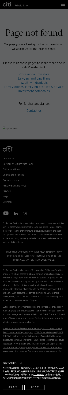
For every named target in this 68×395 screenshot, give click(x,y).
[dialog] (34, 374)
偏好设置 (34, 387)
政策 (38, 374)
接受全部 (13, 387)
